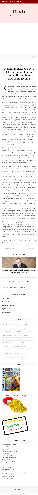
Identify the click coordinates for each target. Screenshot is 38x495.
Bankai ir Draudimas (10, 324)
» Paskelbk (11, 1)
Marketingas (7, 335)
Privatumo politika (19, 494)
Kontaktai (19, 1)
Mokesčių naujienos (22, 335)
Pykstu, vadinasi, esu (8, 467)
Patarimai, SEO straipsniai (9, 451)
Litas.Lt (19, 12)
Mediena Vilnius (6, 447)
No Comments (32, 248)
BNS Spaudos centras (13, 248)
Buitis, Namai (24, 324)
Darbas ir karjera (9, 328)
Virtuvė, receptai (9, 357)
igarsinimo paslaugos (8, 455)
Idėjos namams (6, 460)
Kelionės (18, 331)
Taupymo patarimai (18, 346)
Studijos (24, 342)
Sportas (15, 342)
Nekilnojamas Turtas (10, 339)
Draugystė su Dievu (8, 470)
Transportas (7, 353)
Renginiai (6, 342)
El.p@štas (5, 1)
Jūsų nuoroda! (8, 462)
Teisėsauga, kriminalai (24, 349)
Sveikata (6, 346)
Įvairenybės (22, 357)
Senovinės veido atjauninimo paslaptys (13, 472)
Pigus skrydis (6, 449)
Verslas (19, 66)
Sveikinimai (5, 453)
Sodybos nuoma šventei (9, 457)
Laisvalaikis (28, 331)
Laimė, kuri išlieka (7, 478)
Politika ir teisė (26, 339)
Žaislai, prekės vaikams (9, 444)
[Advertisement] (19, 38)
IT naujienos (7, 331)
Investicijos (22, 328)
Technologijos (8, 349)
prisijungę (7, 287)
